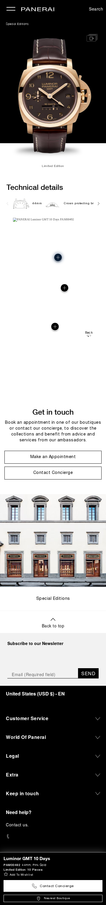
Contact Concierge (57, 886)
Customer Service (27, 718)
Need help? (19, 812)
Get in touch (53, 412)
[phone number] (53, 836)
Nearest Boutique (57, 898)
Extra (12, 774)
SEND (88, 673)
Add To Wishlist (21, 875)
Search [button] (96, 9)
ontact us (18, 825)
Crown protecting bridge (82, 203)
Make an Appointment (53, 457)
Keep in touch (22, 793)
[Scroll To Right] (98, 203)
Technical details (34, 187)
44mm (37, 203)
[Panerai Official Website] (37, 10)
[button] (55, 326)
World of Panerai (26, 737)
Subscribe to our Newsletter (35, 643)
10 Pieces (35, 869)
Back (89, 333)
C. (17, 825)
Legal (12, 755)
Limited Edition (15, 869)
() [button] (35, 693)
